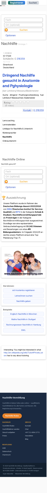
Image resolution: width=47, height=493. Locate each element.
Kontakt (27, 110)
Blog (26, 439)
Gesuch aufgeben (8, 432)
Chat (26, 429)
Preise (4, 436)
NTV (18, 212)
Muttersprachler (9, 133)
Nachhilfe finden (12, 416)
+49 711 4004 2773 (32, 432)
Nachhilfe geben (23, 301)
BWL (23, 330)
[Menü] (3, 3)
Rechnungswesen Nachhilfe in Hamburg (23, 325)
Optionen (11, 35)
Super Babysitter (8, 474)
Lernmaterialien (9, 124)
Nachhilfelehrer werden (10, 429)
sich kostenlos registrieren (23, 290)
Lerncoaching (8, 120)
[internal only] (0, 384)
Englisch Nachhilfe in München (23, 314)
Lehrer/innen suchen (23, 296)
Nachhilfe (7, 137)
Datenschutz (6, 451)
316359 (21, 58)
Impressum (6, 455)
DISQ (9, 209)
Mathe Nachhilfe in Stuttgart (23, 319)
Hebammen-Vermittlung (22, 474)
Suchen (33, 2)
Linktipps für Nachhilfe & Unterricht (18, 128)
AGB (4, 448)
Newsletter (29, 436)
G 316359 (38, 110)
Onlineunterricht (9, 141)
